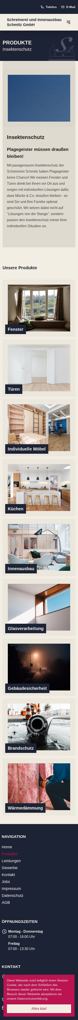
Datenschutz (12, 895)
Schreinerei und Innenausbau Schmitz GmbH (34, 22)
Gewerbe (10, 868)
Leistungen (11, 861)
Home (7, 847)
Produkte (9, 854)
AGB (6, 902)
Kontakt (8, 875)
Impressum (11, 888)
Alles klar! (39, 1008)
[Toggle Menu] (68, 22)
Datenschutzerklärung (32, 998)
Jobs (6, 882)
